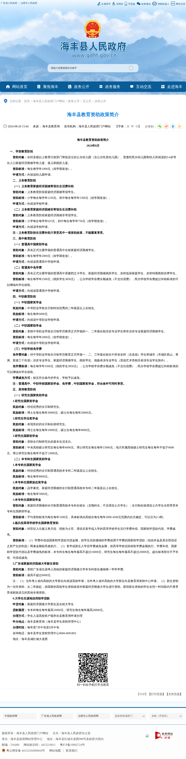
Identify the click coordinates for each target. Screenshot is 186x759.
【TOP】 (142, 694)
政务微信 (146, 4)
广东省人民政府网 (51, 716)
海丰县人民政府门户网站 (49, 101)
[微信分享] (159, 126)
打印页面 (156, 694)
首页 (27, 101)
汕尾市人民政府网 (88, 716)
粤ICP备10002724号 (72, 744)
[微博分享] (166, 126)
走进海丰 (174, 87)
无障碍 (119, 4)
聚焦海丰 (50, 87)
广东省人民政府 (9, 3)
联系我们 (71, 750)
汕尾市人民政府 (29, 3)
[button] (131, 68)
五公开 (87, 101)
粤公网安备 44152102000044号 (25, 750)
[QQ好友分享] (172, 126)
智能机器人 (163, 4)
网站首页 (19, 87)
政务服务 (112, 87)
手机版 (131, 4)
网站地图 (55, 750)
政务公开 (81, 87)
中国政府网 (11, 716)
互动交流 (143, 87)
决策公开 (100, 101)
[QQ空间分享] (179, 126)
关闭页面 (174, 694)
